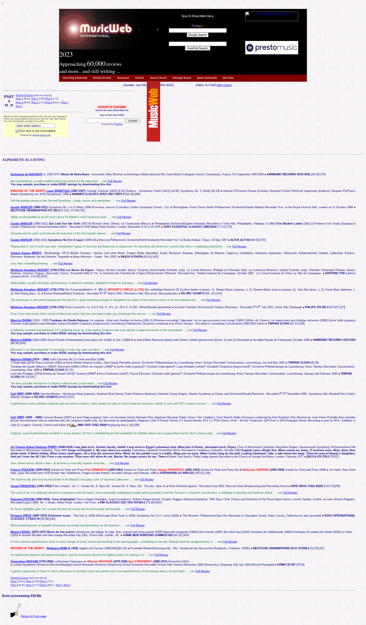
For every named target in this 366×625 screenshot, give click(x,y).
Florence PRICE (21, 515)
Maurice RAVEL (21, 532)
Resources (123, 78)
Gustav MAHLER (21, 207)
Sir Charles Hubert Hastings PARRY (34, 447)
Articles (139, 78)
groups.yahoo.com (41, 135)
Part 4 (20, 102)
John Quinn (224, 85)
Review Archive (102, 78)
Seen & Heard (158, 78)
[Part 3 (49, 98)
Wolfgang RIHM (57, 548)
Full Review (115, 181)
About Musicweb (207, 78)
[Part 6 (49, 102)
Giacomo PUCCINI (23, 499)
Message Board (181, 78)
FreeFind (118, 124)
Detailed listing (24, 95)
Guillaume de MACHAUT (27, 174)
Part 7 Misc (63, 585)
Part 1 (20, 98)
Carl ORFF (17, 393)
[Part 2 (35, 98)
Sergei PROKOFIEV (23, 486)
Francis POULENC (23, 469)
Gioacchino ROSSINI (25, 561)
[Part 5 (35, 102)
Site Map (228, 78)
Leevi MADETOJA (59, 190)
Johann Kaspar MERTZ (26, 253)
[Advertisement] (232, 64)
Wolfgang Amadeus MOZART (30, 270)
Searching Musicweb (75, 78)
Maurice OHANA (21, 320)
